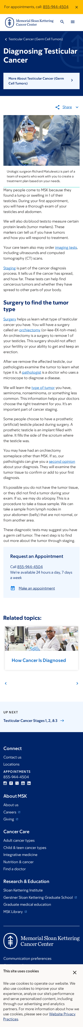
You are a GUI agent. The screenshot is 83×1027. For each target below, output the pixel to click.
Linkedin (29, 783)
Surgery (9, 319)
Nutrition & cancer (18, 862)
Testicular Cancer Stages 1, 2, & (30, 720)
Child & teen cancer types (24, 848)
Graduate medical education (27, 904)
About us (10, 805)
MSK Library (13, 912)
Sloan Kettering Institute (23, 890)
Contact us (12, 757)
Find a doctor (14, 869)
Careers (10, 812)
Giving (9, 819)
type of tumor (43, 388)
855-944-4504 (56, 7)
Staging (9, 268)
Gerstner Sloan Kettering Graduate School (38, 897)
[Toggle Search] (62, 22)
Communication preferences (27, 958)
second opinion (62, 461)
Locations (11, 764)
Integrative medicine (20, 855)
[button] (41, 81)
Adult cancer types (18, 840)
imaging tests (66, 247)
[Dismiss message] (76, 7)
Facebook (11, 783)
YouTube (23, 783)
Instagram (5, 783)
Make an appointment (37, 588)
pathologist (31, 372)
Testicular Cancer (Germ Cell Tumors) (36, 39)
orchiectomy (29, 330)
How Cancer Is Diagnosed (39, 660)
